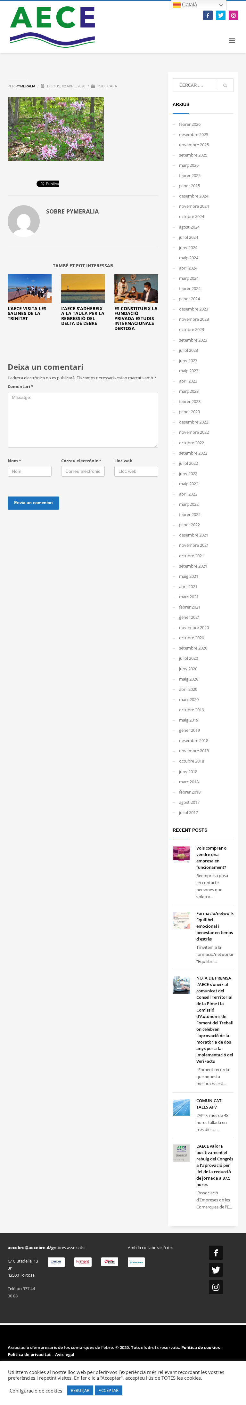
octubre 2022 (191, 443)
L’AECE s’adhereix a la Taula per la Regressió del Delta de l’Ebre (82, 315)
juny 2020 (188, 669)
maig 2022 (188, 484)
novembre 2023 (194, 319)
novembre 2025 (194, 145)
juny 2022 (188, 473)
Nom (14, 461)
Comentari (20, 386)
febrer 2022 (190, 514)
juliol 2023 (188, 350)
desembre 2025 (193, 134)
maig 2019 (188, 720)
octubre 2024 (191, 216)
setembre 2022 (193, 453)
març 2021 (189, 597)
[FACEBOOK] (208, 15)
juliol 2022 (188, 463)
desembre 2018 (193, 740)
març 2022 (189, 504)
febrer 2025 (190, 175)
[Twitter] (221, 15)
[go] (225, 85)
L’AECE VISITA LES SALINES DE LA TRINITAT (27, 313)
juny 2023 (188, 360)
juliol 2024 (188, 237)
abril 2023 (188, 381)
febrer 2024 (190, 288)
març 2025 (189, 165)
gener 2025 (189, 186)
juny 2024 (188, 247)
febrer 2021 (190, 607)
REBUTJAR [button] (80, 1390)
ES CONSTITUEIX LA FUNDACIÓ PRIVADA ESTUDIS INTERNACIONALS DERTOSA (136, 318)
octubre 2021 (191, 556)
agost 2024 (189, 227)
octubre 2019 (191, 710)
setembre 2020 (193, 648)
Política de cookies (201, 1347)
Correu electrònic (81, 461)
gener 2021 (189, 617)
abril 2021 (188, 586)
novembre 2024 (194, 206)
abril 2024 (188, 268)
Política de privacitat (29, 1354)
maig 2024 (188, 258)
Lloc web (123, 461)
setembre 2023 (193, 340)
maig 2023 (188, 371)
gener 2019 (189, 730)
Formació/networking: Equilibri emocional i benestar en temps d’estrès (218, 926)
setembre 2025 (193, 155)
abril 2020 (188, 689)
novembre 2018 (194, 751)
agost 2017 (189, 802)
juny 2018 (188, 771)
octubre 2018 (191, 761)
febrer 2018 (190, 792)
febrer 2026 (190, 124)
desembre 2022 (193, 422)
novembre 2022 (194, 432)
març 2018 (189, 782)
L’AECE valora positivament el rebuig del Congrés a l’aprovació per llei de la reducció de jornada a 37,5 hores (214, 1165)
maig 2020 (188, 679)
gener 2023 (189, 412)
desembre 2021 (193, 535)
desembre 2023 (193, 309)
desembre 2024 (193, 196)
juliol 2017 (188, 812)
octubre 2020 (191, 638)
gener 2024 (189, 299)
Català (189, 4)
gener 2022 (189, 525)
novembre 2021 (194, 545)
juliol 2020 (188, 658)
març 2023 (189, 391)
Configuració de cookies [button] (36, 1390)
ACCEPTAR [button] (109, 1390)
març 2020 (189, 699)
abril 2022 (188, 494)
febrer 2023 (190, 401)
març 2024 (189, 278)
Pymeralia (26, 86)
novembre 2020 (194, 627)
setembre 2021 (193, 566)
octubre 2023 (191, 329)
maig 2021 (188, 576)
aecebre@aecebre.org (30, 1247)
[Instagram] (233, 15)
